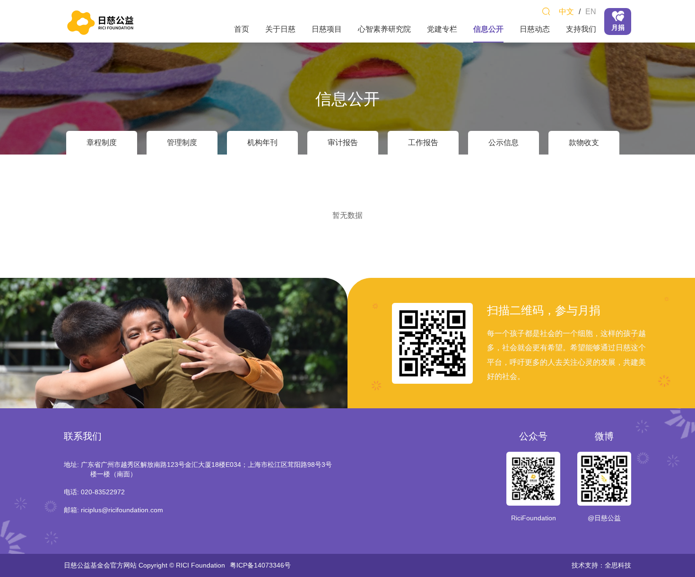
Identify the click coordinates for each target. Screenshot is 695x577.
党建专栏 (442, 29)
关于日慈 (280, 29)
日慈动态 (535, 29)
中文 (566, 12)
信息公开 (488, 29)
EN (590, 12)
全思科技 (618, 565)
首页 (241, 29)
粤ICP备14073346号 (260, 565)
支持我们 (581, 29)
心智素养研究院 (384, 29)
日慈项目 (327, 29)
